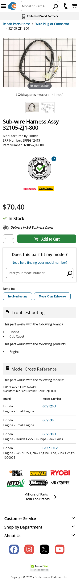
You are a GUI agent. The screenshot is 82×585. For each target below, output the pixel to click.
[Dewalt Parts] (38, 473)
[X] (44, 549)
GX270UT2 (50, 448)
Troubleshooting (17, 296)
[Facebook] (14, 549)
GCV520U (49, 406)
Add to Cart (50, 239)
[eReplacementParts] (12, 6)
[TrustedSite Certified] (39, 567)
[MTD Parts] (16, 483)
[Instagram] (29, 549)
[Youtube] (59, 549)
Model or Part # (33, 6)
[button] (3, 6)
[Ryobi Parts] (60, 473)
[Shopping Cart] (74, 6)
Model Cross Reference (52, 296)
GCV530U (49, 434)
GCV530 (48, 420)
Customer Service (20, 518)
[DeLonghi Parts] (38, 483)
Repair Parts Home (16, 24)
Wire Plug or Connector (52, 24)
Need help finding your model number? (40, 262)
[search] (55, 6)
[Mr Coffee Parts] (60, 483)
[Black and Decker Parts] (16, 473)
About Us (12, 535)
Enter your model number (26, 273)
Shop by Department (23, 527)
